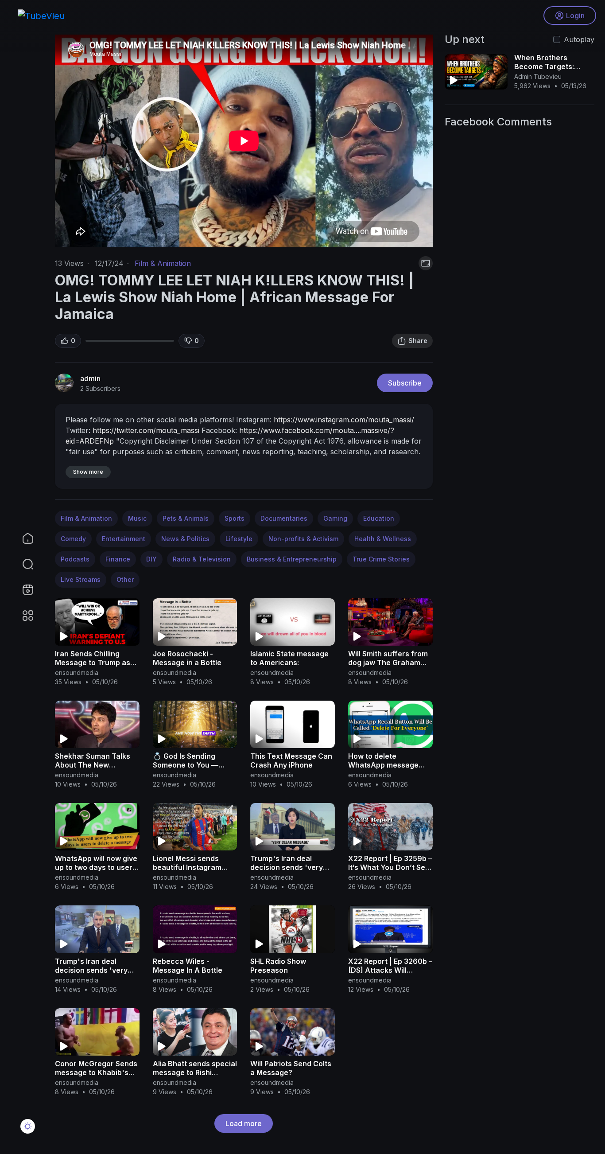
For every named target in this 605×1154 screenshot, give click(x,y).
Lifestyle (238, 538)
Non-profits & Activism (303, 538)
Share (417, 340)
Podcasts (75, 559)
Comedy (73, 538)
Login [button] (575, 15)
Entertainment (123, 538)
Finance (117, 559)
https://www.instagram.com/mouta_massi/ (344, 419)
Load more (243, 1123)
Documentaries (283, 518)
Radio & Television (202, 559)
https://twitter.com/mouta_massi (146, 430)
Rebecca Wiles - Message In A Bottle (187, 966)
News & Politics (185, 538)
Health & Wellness (382, 538)
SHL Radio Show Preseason (278, 966)
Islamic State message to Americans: (289, 658)
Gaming (335, 518)
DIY (151, 559)
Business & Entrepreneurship (292, 559)
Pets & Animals (186, 518)
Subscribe (405, 382)
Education (378, 518)
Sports (234, 518)
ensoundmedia (76, 672)
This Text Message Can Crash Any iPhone (291, 760)
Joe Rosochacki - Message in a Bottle (187, 658)
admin (90, 378)
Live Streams (81, 579)
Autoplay (579, 39)
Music (137, 518)
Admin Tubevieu (538, 76)
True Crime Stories (381, 559)
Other (125, 579)
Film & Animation (163, 263)
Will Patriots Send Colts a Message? (290, 1068)
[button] (22, 564)
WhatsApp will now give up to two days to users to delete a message (96, 867)
